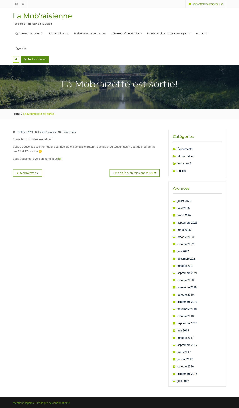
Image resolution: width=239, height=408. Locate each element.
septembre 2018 (187, 323)
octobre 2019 (185, 294)
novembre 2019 (187, 287)
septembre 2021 (187, 273)
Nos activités (56, 33)
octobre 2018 (185, 316)
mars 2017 (184, 352)
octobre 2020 (185, 280)
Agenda (20, 48)
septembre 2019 (187, 302)
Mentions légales (23, 403)
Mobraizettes (185, 156)
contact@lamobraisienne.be (207, 4)
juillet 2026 (184, 201)
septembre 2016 (187, 373)
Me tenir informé (37, 59)
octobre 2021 (185, 266)
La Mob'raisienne (42, 16)
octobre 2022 (185, 244)
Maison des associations (90, 33)
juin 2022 (183, 251)
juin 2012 (183, 381)
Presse (181, 170)
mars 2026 (184, 215)
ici (60, 158)
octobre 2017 (185, 338)
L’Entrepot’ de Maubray (127, 33)
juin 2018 (183, 330)
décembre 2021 (186, 258)
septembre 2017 (187, 345)
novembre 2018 (187, 309)
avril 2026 (183, 208)
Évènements (69, 132)
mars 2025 (184, 230)
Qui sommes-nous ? (29, 33)
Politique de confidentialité (53, 403)
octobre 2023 (185, 237)
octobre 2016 (185, 366)
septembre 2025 (187, 222)
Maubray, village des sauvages (167, 33)
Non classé (184, 163)
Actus (200, 33)
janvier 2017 (185, 359)
